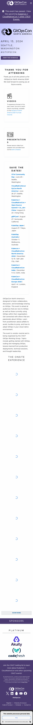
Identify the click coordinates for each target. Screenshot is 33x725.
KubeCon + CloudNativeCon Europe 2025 (17, 279)
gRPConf (14, 216)
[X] (7, 693)
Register (8, 703)
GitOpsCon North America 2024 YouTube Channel (14, 112)
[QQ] (16, 693)
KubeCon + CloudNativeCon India (17, 267)
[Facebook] (25, 693)
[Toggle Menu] (31, 3)
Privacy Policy (24, 682)
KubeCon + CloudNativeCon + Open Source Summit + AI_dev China (18, 205)
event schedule (16, 149)
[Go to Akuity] (16, 642)
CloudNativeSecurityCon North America (18, 188)
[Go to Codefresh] (16, 653)
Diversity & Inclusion (20, 703)
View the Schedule (10, 58)
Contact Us (27, 705)
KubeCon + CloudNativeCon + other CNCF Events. (16, 16)
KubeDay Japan (17, 225)
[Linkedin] (12, 693)
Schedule (18, 705)
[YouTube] (21, 693)
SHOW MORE (16, 612)
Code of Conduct (7, 705)
